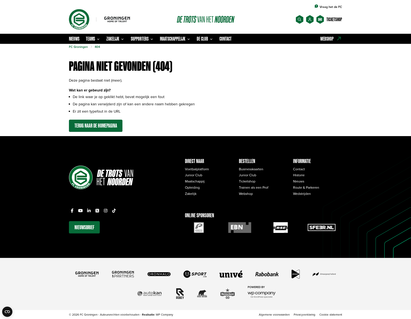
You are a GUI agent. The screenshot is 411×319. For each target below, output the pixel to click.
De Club (202, 39)
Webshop (246, 193)
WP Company (164, 314)
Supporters (140, 39)
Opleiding (192, 187)
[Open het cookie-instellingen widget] (7, 312)
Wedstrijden (302, 193)
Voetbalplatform (197, 169)
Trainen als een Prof (253, 187)
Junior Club (193, 175)
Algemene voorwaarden (274, 314)
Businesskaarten (251, 169)
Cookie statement (330, 314)
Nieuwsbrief (84, 227)
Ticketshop (247, 181)
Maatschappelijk (172, 39)
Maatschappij (195, 181)
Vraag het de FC (331, 6)
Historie (299, 175)
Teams (90, 39)
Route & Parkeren (306, 187)
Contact (225, 39)
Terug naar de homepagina (95, 125)
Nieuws (74, 39)
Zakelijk (112, 39)
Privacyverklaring (304, 314)
